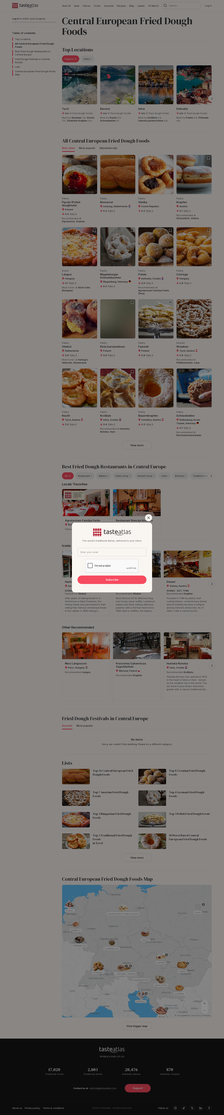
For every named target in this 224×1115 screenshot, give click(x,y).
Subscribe (112, 579)
